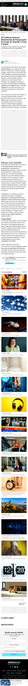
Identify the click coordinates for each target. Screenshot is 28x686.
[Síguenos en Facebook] (10, 667)
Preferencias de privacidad (19, 677)
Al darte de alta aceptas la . (14, 651)
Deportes (12, 673)
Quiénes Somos (4, 4)
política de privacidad (20, 651)
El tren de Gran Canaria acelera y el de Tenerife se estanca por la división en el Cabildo (17, 156)
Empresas (19, 670)
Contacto (5, 678)
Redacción (6, 61)
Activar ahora (9, 263)
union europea (19, 268)
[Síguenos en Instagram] (15, 667)
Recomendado (18, 673)
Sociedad (9, 670)
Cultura (8, 673)
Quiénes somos (10, 678)
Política (3, 34)
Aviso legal (5, 675)
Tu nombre (14, 638)
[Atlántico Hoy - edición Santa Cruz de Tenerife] (18, 4)
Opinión (24, 670)
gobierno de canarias (10, 268)
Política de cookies (21, 675)
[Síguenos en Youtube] (17, 667)
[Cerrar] (26, 681)
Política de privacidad (12, 675)
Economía (14, 670)
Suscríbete (3, 6)
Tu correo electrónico (14, 644)
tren (4, 268)
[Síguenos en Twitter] (13, 667)
